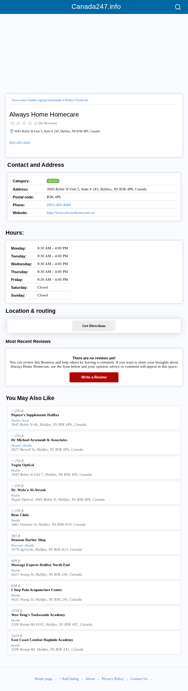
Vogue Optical (22, 465)
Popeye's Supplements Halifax (35, 415)
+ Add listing (69, 679)
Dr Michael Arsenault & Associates (39, 440)
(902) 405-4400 (19, 143)
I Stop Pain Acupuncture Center (36, 590)
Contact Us (139, 679)
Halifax (69, 100)
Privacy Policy (113, 679)
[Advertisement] (94, 52)
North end (82, 100)
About (90, 679)
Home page (43, 679)
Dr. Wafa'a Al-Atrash (28, 490)
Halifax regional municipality (45, 100)
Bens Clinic (20, 515)
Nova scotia (18, 100)
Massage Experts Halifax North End (40, 565)
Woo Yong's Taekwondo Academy (38, 615)
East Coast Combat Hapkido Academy (42, 640)
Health (52, 180)
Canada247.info (94, 6)
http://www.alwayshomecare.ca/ (71, 213)
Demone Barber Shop (28, 540)
